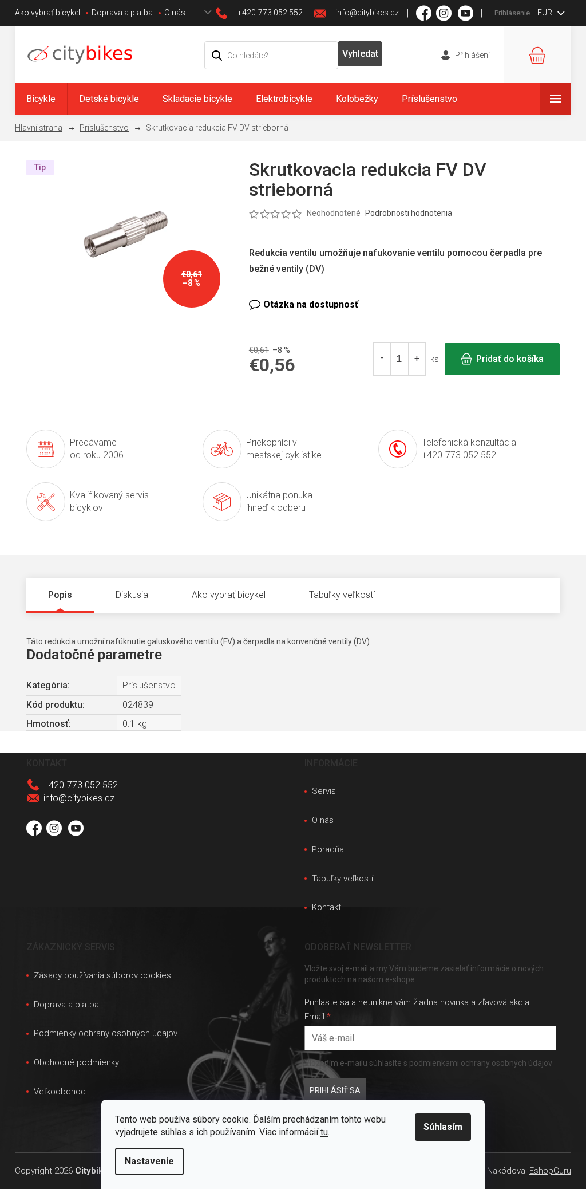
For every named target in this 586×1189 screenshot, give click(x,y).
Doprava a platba (122, 12)
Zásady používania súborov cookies (102, 975)
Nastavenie (149, 1161)
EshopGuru (550, 1171)
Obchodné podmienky (76, 1062)
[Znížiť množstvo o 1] (382, 359)
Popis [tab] (60, 594)
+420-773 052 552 (80, 784)
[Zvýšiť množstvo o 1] (416, 359)
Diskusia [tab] (132, 594)
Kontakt (326, 907)
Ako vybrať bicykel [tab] (229, 594)
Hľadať (360, 53)
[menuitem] (41, 99)
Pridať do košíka (510, 358)
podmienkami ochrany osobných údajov (480, 1063)
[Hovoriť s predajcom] (404, 304)
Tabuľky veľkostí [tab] (342, 594)
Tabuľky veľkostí (342, 878)
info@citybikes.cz (78, 798)
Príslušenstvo (149, 685)
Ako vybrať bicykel (47, 12)
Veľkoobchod (60, 1091)
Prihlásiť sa (335, 1090)
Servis (324, 791)
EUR (545, 12)
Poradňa (328, 849)
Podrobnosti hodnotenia (408, 213)
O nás (174, 12)
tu (324, 1132)
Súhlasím (442, 1126)
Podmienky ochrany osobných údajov (105, 1033)
